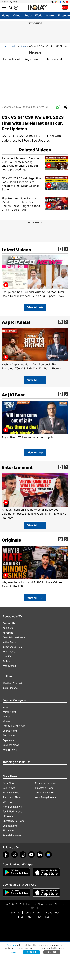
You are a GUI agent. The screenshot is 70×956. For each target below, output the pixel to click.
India (28, 15)
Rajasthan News (44, 787)
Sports (50, 15)
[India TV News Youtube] (67, 2)
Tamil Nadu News (12, 811)
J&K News (8, 830)
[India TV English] (37, 7)
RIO (39, 916)
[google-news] (48, 854)
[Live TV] (65, 7)
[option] (35, 276)
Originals (11, 540)
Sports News (10, 730)
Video (14, 46)
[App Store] (46, 872)
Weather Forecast (12, 683)
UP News (8, 816)
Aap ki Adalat (11, 59)
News (23, 46)
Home (5, 15)
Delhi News (9, 787)
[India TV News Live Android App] (16, 872)
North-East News (12, 806)
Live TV (7, 656)
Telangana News (44, 792)
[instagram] (23, 854)
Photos (6, 716)
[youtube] (31, 854)
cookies (14, 952)
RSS (47, 916)
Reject (51, 952)
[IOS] (52, 2)
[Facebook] (6, 854)
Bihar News (9, 783)
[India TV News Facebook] (60, 2)
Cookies (11, 944)
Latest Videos (16, 249)
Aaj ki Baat (32, 59)
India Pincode (10, 687)
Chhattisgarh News (13, 820)
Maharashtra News (45, 783)
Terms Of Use (32, 912)
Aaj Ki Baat (13, 394)
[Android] (56, 2)
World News (9, 711)
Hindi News (9, 651)
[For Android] (16, 892)
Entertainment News (14, 725)
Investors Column (12, 646)
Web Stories (9, 665)
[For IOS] (46, 892)
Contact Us (9, 623)
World (39, 15)
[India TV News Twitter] (64, 2)
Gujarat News (10, 825)
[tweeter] (14, 854)
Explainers (8, 740)
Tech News (9, 735)
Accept (31, 952)
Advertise (8, 632)
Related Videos (35, 149)
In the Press (9, 642)
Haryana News (11, 792)
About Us (8, 627)
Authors (7, 661)
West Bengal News (45, 797)
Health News (10, 749)
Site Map (15, 912)
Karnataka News (12, 835)
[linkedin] (40, 854)
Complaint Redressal (14, 637)
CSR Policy (26, 916)
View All (32, 307)
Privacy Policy (51, 912)
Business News (11, 744)
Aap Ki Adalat (16, 322)
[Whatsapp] (58, 107)
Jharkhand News (12, 797)
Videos (17, 15)
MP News (8, 802)
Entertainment (53, 59)
